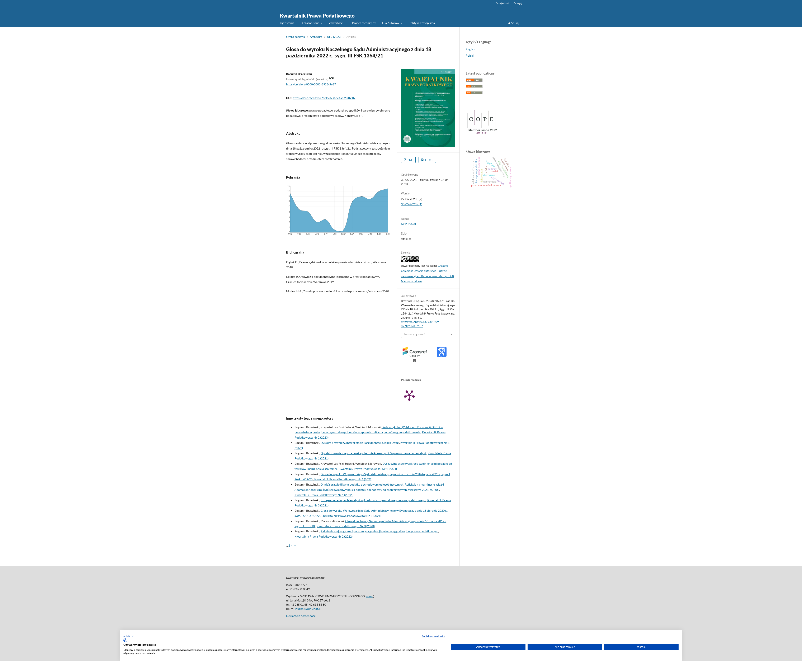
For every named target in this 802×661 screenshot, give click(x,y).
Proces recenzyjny (364, 23)
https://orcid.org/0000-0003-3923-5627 (311, 84)
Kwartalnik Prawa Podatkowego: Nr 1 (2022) (343, 479)
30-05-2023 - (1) (411, 204)
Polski (470, 55)
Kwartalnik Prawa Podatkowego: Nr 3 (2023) (346, 526)
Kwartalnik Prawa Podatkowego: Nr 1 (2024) (368, 469)
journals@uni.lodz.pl (308, 608)
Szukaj (514, 23)
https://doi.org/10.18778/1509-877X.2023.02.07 (324, 98)
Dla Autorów (391, 23)
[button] (128, 636)
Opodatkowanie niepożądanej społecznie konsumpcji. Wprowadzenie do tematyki (373, 453)
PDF (410, 159)
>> (294, 545)
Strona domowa (295, 36)
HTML (429, 159)
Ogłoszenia (287, 23)
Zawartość (336, 23)
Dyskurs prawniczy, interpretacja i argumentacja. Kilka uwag (360, 442)
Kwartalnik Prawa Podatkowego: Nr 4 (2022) (323, 495)
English (470, 49)
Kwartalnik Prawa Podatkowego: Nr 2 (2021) (352, 516)
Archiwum (316, 36)
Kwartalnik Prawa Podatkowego (317, 16)
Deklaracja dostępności (301, 616)
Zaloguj (517, 3)
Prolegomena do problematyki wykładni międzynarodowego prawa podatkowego (373, 500)
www (369, 596)
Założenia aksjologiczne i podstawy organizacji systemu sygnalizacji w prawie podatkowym (379, 531)
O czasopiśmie (310, 23)
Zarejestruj (502, 3)
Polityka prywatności (433, 636)
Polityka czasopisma (422, 23)
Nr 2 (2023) (334, 36)
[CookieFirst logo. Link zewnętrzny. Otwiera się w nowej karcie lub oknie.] (125, 640)
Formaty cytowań (414, 334)
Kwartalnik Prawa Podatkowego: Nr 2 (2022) (323, 536)
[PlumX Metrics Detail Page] (409, 395)
